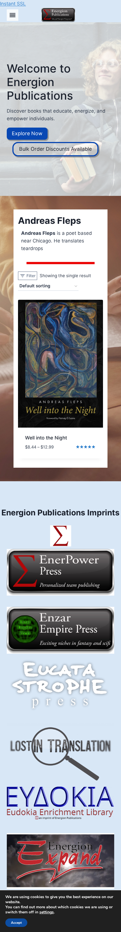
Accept (16, 922)
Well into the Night (46, 438)
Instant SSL (13, 3)
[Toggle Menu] (12, 15)
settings (46, 912)
